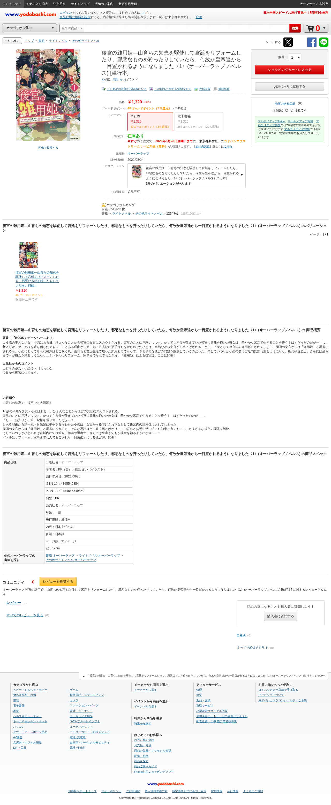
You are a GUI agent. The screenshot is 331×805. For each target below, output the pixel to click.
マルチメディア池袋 (297, 129)
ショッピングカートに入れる (290, 70)
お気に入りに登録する (289, 86)
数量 (281, 57)
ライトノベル (121, 213)
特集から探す (142, 723)
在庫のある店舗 (285, 103)
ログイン (65, 12)
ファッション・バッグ (84, 705)
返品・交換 (203, 700)
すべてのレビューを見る (24, 615)
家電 (16, 710)
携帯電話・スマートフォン (87, 694)
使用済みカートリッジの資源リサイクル (221, 716)
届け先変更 (202, 146)
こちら (144, 12)
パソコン (19, 726)
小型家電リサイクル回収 (212, 710)
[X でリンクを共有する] (288, 45)
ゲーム (74, 689)
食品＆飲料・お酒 (24, 694)
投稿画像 (204, 88)
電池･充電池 (78, 737)
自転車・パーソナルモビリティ (90, 742)
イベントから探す (145, 706)
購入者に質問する (280, 616)
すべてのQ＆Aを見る (252, 648)
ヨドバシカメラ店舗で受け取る (278, 689)
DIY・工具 (19, 747)
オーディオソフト (81, 726)
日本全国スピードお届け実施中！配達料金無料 (295, 12)
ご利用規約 (133, 791)
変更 (199, 17)
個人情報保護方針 (156, 791)
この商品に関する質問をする (172, 88)
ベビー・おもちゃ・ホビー (30, 689)
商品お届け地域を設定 (75, 17)
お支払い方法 (142, 745)
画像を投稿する (48, 147)
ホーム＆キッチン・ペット (30, 721)
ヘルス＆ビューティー (27, 716)
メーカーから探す (145, 689)
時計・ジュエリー (81, 710)
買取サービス (204, 705)
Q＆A (241, 635)
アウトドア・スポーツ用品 (30, 731)
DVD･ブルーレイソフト (85, 721)
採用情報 (216, 791)
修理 (199, 689)
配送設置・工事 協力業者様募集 (216, 721)
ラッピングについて (271, 694)
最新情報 (224, 88)
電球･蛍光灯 (78, 747)
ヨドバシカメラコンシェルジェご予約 (282, 700)
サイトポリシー (111, 791)
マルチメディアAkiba (271, 121)
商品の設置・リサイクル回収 (152, 750)
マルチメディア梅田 (300, 121)
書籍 (105, 209)
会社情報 (232, 791)
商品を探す (141, 761)
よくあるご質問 (253, 791)
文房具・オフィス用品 (27, 742)
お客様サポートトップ (82, 791)
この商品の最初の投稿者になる (127, 88)
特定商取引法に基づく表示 (189, 791)
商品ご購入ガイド (145, 766)
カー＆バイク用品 (81, 716)
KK (103, 79)
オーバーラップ (138, 153)
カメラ (74, 700)
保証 (199, 694)
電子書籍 (19, 705)
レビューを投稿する (58, 581)
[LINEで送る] (323, 45)
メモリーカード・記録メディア (90, 731)
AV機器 (17, 737)
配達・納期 (141, 755)
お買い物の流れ (144, 739)
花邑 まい (119, 79)
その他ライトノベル (149, 213)
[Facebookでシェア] (312, 45)
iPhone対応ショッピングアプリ (154, 771)
